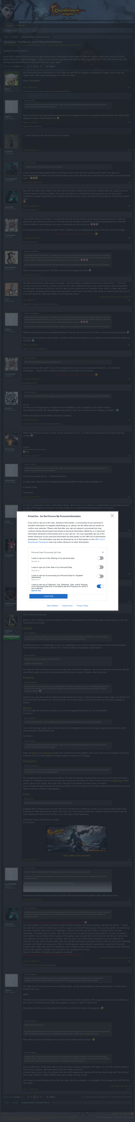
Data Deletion (52, 606)
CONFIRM (48, 596)
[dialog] (67, 561)
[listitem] (67, 552)
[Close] (113, 516)
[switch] (100, 558)
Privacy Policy (82, 606)
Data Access (67, 606)
